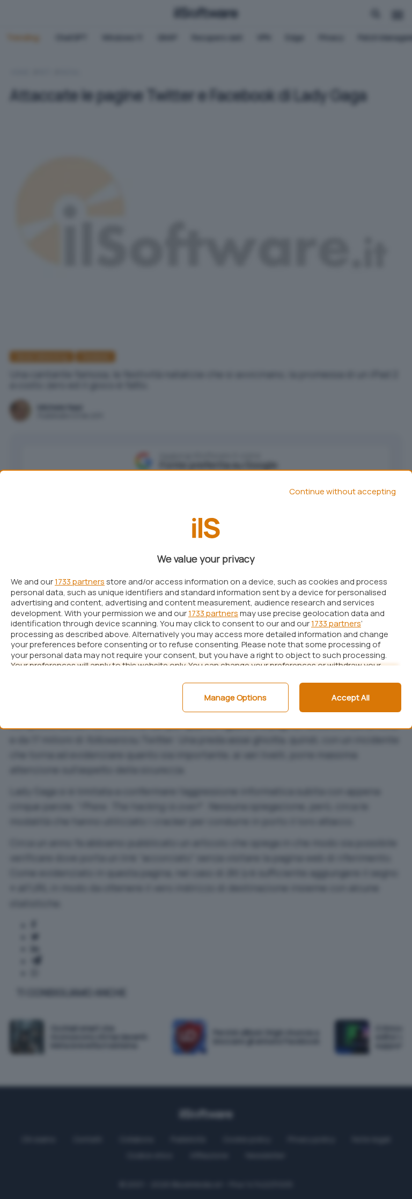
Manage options (235, 697)
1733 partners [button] (80, 581)
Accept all (351, 697)
